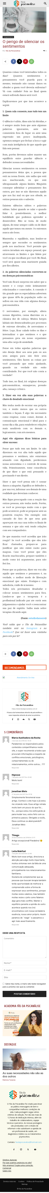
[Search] (45, 3)
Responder (15, 768)
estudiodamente (37, 618)
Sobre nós (7, 1171)
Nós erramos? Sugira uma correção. (18, 1165)
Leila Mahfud (19, 851)
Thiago (15, 835)
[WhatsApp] (31, 61)
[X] (19, 61)
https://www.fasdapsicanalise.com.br (24, 709)
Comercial (7, 1168)
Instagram (31, 628)
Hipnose (16, 775)
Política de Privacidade (35, 1181)
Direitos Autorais (10, 1160)
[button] (4, 3)
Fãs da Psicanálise (13, 51)
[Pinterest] (25, 61)
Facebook (8, 632)
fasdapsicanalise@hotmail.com (28, 1142)
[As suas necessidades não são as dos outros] (24, 1059)
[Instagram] (19, 719)
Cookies (21, 1181)
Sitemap (25, 1184)
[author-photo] (24, 701)
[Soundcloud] (24, 719)
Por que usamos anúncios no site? (17, 1162)
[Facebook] (13, 61)
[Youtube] (35, 719)
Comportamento (8, 37)
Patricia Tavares (9, 1080)
